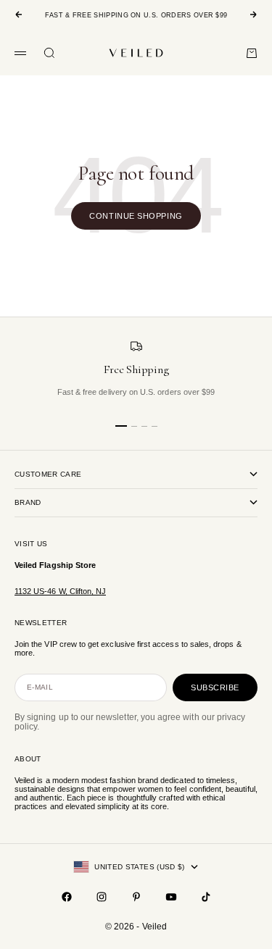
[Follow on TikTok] (206, 897)
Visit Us (31, 544)
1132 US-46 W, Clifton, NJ (60, 591)
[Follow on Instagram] (101, 897)
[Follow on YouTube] (171, 897)
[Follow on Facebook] (67, 897)
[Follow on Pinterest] (136, 897)
